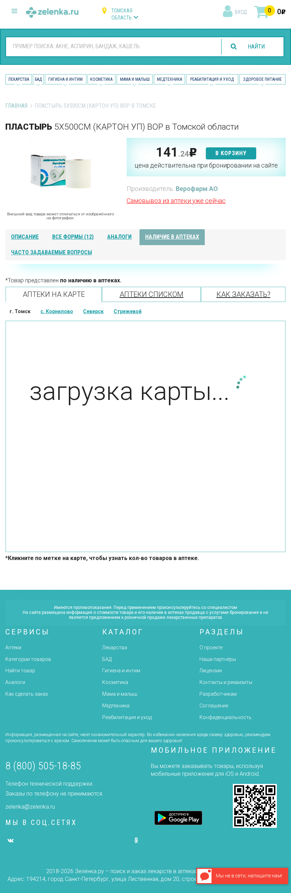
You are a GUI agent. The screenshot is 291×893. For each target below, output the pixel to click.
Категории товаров (28, 659)
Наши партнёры (217, 659)
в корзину (231, 153)
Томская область (121, 14)
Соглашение (213, 705)
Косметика (101, 79)
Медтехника (169, 79)
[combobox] (111, 46)
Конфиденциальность (225, 717)
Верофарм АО (197, 188)
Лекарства (18, 79)
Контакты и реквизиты (225, 682)
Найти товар (20, 670)
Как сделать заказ (26, 694)
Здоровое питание (262, 79)
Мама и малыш (135, 79)
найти (256, 46)
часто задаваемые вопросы (51, 252)
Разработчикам (218, 694)
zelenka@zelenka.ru (30, 806)
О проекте (211, 647)
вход (241, 12)
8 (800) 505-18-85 (43, 765)
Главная (16, 105)
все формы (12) (73, 236)
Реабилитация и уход (212, 79)
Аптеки (13, 647)
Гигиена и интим (121, 670)
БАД (38, 79)
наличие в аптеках (172, 236)
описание (25, 236)
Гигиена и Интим (65, 79)
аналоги (119, 236)
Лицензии (210, 670)
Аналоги (15, 682)
